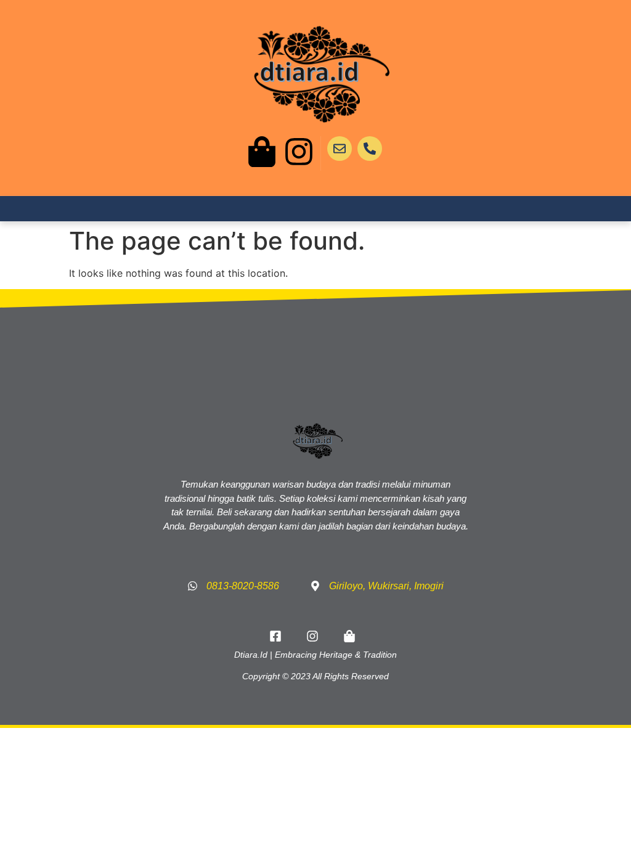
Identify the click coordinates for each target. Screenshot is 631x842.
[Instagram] (298, 151)
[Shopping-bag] (261, 151)
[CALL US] (369, 148)
